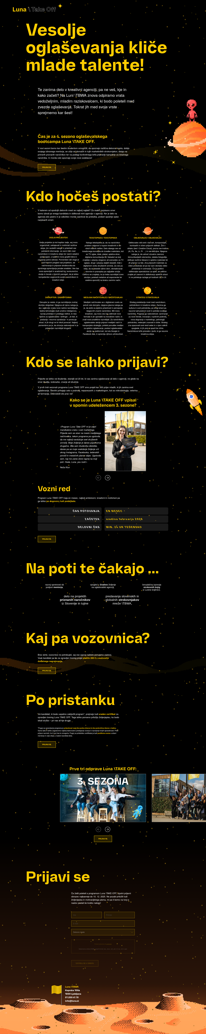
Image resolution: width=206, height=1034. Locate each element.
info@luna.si (72, 1000)
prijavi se (46, 167)
